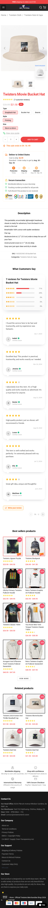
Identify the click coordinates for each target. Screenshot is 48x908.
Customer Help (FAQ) (10, 864)
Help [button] (43, 905)
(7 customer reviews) (22, 100)
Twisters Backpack (32, 558)
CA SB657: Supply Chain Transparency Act (18, 839)
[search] (40, 7)
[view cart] (44, 7)
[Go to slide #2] (30, 84)
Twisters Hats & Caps (33, 15)
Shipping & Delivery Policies (12, 850)
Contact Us (6, 861)
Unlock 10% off (5, 897)
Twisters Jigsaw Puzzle (12, 558)
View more (24, 678)
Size (4, 124)
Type (5, 108)
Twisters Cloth (15, 15)
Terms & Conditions (9, 829)
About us (5, 825)
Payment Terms (8, 854)
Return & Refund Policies (11, 857)
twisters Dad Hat (9, 750)
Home (3, 15)
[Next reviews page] (43, 514)
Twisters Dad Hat (32, 750)
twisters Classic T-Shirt (11, 625)
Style (5, 116)
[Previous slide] (4, 48)
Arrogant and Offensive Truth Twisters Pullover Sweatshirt (12, 663)
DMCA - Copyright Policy (11, 836)
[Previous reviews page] (31, 514)
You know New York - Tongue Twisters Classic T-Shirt (34, 627)
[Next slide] (43, 48)
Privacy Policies (8, 832)
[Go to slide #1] (18, 84)
